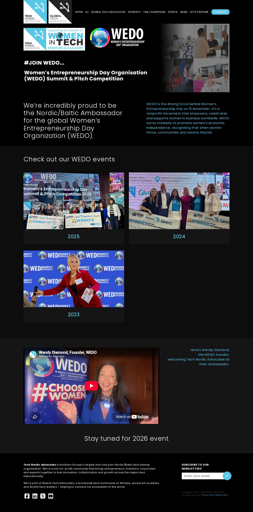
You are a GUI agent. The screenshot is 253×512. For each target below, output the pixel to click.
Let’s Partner (199, 12)
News (184, 12)
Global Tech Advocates (108, 12)
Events (173, 12)
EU (87, 12)
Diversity (134, 12)
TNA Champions (154, 12)
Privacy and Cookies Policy (215, 495)
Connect (220, 12)
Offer (79, 12)
